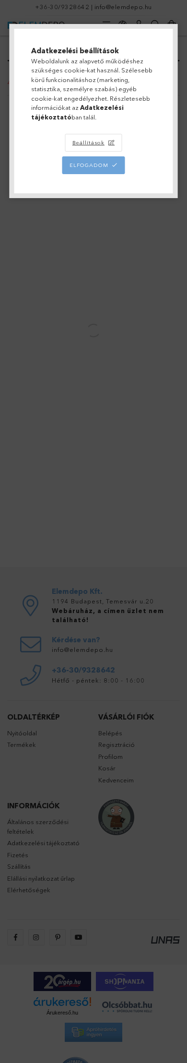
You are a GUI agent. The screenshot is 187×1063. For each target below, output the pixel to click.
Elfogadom (89, 165)
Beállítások (88, 142)
